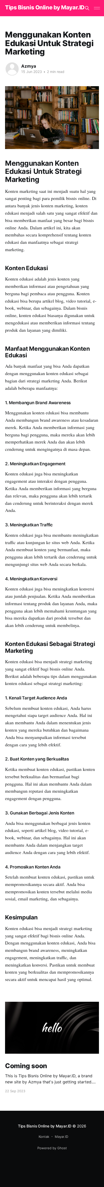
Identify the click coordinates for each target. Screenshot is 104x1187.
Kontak (44, 1137)
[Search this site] (87, 8)
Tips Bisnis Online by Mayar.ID (45, 7)
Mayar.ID (61, 1137)
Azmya (28, 66)
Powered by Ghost (52, 1148)
